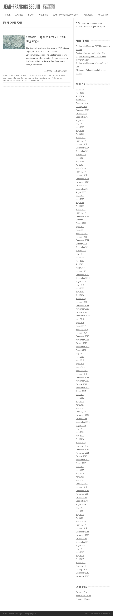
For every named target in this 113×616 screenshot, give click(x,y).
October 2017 (81, 384)
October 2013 (81, 538)
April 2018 (80, 363)
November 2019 (82, 309)
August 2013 (81, 545)
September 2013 (82, 542)
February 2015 (82, 483)
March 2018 (80, 367)
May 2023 (80, 202)
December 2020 (82, 274)
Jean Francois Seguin (25, 78)
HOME (7, 15)
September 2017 (82, 387)
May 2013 (80, 555)
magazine (42, 78)
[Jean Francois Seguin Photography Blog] (29, 9)
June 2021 (80, 257)
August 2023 (81, 192)
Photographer (56, 78)
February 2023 (82, 213)
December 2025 (82, 110)
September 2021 (82, 247)
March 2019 (80, 326)
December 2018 (82, 336)
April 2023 (80, 206)
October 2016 (81, 418)
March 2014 (80, 521)
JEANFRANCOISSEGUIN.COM (65, 15)
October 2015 (81, 456)
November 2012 (82, 576)
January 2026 (81, 106)
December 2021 (82, 240)
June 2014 (80, 511)
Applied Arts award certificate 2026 (90, 53)
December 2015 (82, 449)
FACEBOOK (88, 15)
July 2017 (80, 394)
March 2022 (80, 230)
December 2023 (82, 178)
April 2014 (80, 518)
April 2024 (80, 165)
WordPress (106, 614)
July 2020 (80, 285)
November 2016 (82, 415)
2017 (50, 75)
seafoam (18, 80)
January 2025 (81, 144)
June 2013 (80, 552)
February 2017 (82, 412)
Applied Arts (57, 75)
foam (10, 78)
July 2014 (80, 508)
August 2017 (81, 391)
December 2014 (82, 490)
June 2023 (80, 199)
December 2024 (82, 148)
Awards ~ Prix (28, 75)
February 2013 (82, 566)
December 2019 (82, 305)
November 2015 (82, 453)
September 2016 (82, 422)
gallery (15, 78)
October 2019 (81, 312)
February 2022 (82, 233)
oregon (48, 78)
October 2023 (81, 185)
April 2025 (80, 134)
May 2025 (80, 130)
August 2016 (81, 425)
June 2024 (80, 158)
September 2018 (82, 346)
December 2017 (82, 377)
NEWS (31, 15)
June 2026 (80, 89)
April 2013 (80, 559)
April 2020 (80, 295)
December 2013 (82, 532)
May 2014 (80, 514)
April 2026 (80, 96)
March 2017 (80, 408)
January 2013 (81, 569)
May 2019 (80, 319)
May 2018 (80, 360)
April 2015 (80, 477)
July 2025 (80, 124)
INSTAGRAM (103, 15)
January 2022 (81, 237)
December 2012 (82, 573)
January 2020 (81, 302)
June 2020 (80, 288)
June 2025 (80, 127)
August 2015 (81, 463)
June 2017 (80, 398)
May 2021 (80, 261)
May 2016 (80, 436)
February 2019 (82, 329)
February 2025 (82, 141)
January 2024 (81, 175)
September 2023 (82, 189)
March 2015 (80, 480)
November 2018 (82, 340)
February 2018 (82, 370)
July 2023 (80, 195)
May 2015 (80, 473)
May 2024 (80, 161)
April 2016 (80, 439)
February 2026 (82, 103)
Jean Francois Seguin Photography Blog (22, 614)
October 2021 (81, 244)
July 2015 (80, 466)
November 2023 (82, 182)
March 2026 (80, 99)
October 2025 (81, 113)
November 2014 (82, 494)
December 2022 (82, 216)
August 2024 (81, 154)
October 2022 (81, 220)
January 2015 (81, 487)
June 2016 (80, 432)
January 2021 (81, 271)
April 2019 (80, 322)
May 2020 (80, 291)
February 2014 (82, 525)
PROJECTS (43, 15)
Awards (19, 15)
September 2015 (82, 459)
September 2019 (82, 316)
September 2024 (82, 151)
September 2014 (82, 501)
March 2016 (80, 442)
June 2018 (80, 357)
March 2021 (80, 268)
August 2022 (81, 223)
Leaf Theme (89, 614)
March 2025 (80, 137)
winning (25, 80)
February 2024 (82, 172)
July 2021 (80, 254)
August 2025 (81, 120)
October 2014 (81, 497)
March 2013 (80, 562)
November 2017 (82, 381)
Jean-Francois (15, 75)
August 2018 (81, 350)
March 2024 (80, 168)
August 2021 (81, 250)
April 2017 (80, 405)
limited (35, 78)
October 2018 (81, 343)
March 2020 (80, 298)
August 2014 (81, 504)
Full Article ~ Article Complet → (56, 70)
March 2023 (80, 209)
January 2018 (81, 374)
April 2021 (80, 264)
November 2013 (82, 535)
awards (5, 78)
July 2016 (80, 429)
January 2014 (81, 528)
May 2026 (80, 93)
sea (14, 80)
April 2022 (80, 226)
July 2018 (80, 353)
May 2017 (80, 401)
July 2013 (80, 549)
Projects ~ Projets (83, 599)
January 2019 (81, 333)
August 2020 (81, 281)
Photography (7, 80)
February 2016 (82, 446)
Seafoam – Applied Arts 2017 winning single (46, 38)
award (64, 75)
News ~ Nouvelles (39, 75)
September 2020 (82, 278)
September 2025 (82, 117)
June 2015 (80, 470)
